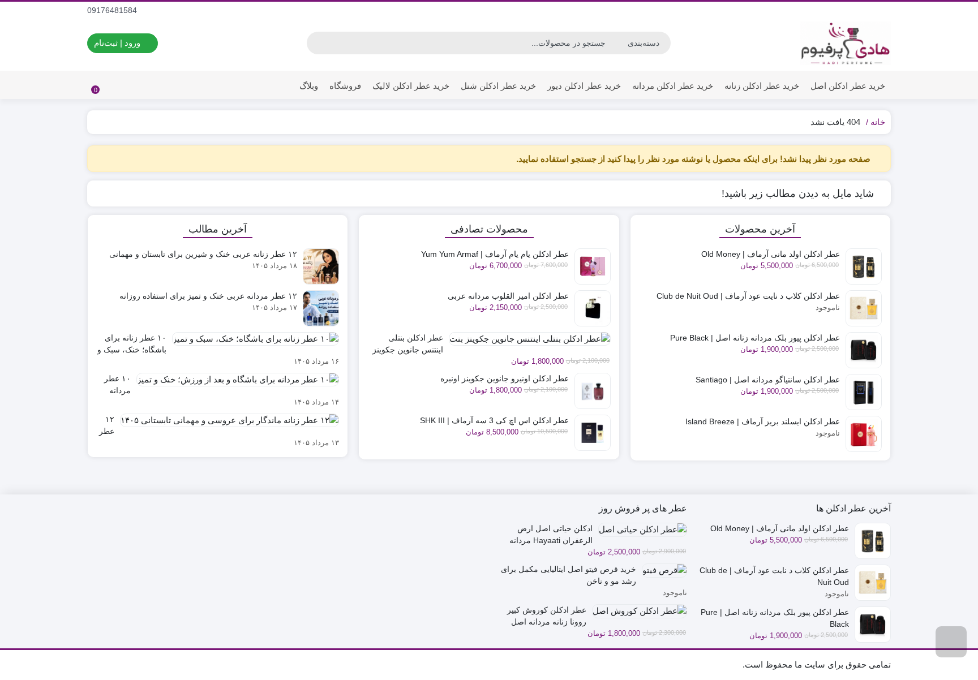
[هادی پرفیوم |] (845, 43)
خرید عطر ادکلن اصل (847, 86)
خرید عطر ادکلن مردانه (672, 86)
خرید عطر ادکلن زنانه (761, 86)
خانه (877, 122)
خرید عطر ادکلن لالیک (410, 86)
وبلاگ (308, 86)
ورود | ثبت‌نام (118, 43)
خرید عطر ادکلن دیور (584, 86)
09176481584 (113, 10)
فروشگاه (345, 86)
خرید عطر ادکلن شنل (498, 86)
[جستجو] (317, 43)
